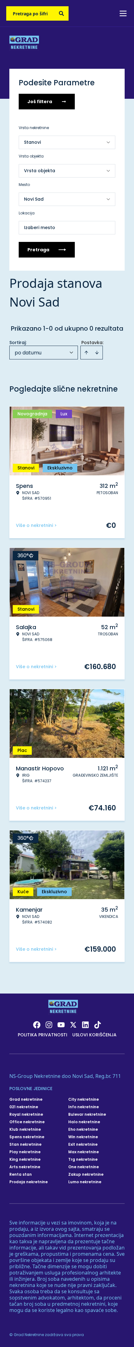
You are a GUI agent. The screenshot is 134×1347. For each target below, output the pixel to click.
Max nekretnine (83, 1151)
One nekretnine (83, 1166)
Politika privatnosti (42, 1035)
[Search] (61, 13)
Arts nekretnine (24, 1166)
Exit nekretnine (83, 1144)
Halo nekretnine (84, 1121)
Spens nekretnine (26, 1136)
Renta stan (20, 1174)
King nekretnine (25, 1159)
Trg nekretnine (83, 1159)
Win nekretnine (83, 1136)
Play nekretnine (25, 1151)
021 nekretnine (23, 1106)
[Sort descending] (97, 352)
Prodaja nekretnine (28, 1181)
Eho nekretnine (83, 1129)
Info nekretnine (83, 1106)
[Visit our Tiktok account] (97, 1025)
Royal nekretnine (26, 1114)
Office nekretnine (27, 1121)
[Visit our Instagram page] (49, 1025)
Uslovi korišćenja (94, 1035)
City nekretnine (83, 1099)
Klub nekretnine (25, 1129)
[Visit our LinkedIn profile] (85, 1025)
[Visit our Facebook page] (37, 1025)
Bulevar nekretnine (87, 1114)
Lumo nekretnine (84, 1181)
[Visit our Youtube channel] (61, 1025)
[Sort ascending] (86, 352)
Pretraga (38, 250)
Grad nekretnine (25, 1099)
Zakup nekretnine (85, 1174)
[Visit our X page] (73, 1025)
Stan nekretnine (25, 1144)
